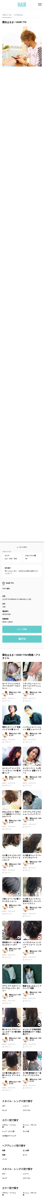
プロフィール (6, 15)
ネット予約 (22, 652)
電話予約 (22, 662)
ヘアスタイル (18, 15)
